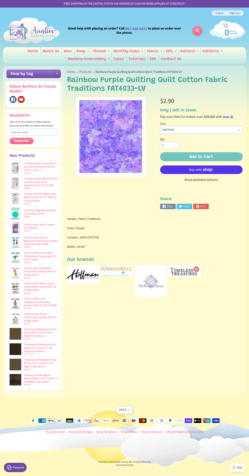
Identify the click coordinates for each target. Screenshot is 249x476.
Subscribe (21, 141)
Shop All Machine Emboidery (185, 432)
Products (85, 72)
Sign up (234, 13)
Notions (190, 52)
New (68, 51)
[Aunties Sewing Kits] (32, 30)
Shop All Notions (152, 432)
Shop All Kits (129, 432)
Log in (220, 13)
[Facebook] (13, 99)
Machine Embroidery (89, 60)
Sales (118, 59)
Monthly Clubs (128, 52)
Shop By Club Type (80, 432)
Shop (83, 52)
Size (163, 124)
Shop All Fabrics (106, 432)
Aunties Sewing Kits (123, 461)
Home (33, 51)
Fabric (155, 52)
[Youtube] (21, 99)
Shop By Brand (55, 432)
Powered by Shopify (124, 465)
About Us (51, 51)
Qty (162, 139)
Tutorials (136, 59)
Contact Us (171, 59)
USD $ (123, 410)
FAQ (153, 59)
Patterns (213, 52)
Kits (172, 52)
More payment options (201, 179)
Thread (102, 52)
